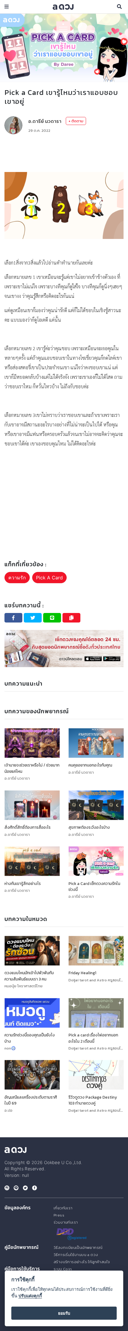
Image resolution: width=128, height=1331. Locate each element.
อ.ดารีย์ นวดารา (44, 121)
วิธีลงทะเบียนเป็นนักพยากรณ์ (78, 1247)
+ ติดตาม (75, 121)
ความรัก (17, 578)
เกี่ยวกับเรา (63, 1208)
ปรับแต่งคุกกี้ (30, 1295)
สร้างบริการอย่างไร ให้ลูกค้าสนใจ (82, 1262)
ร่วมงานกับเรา (66, 1222)
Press (59, 1215)
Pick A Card (49, 578)
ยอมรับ (64, 1313)
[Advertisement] (64, 148)
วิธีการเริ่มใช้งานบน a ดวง (76, 1255)
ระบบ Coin (63, 1269)
